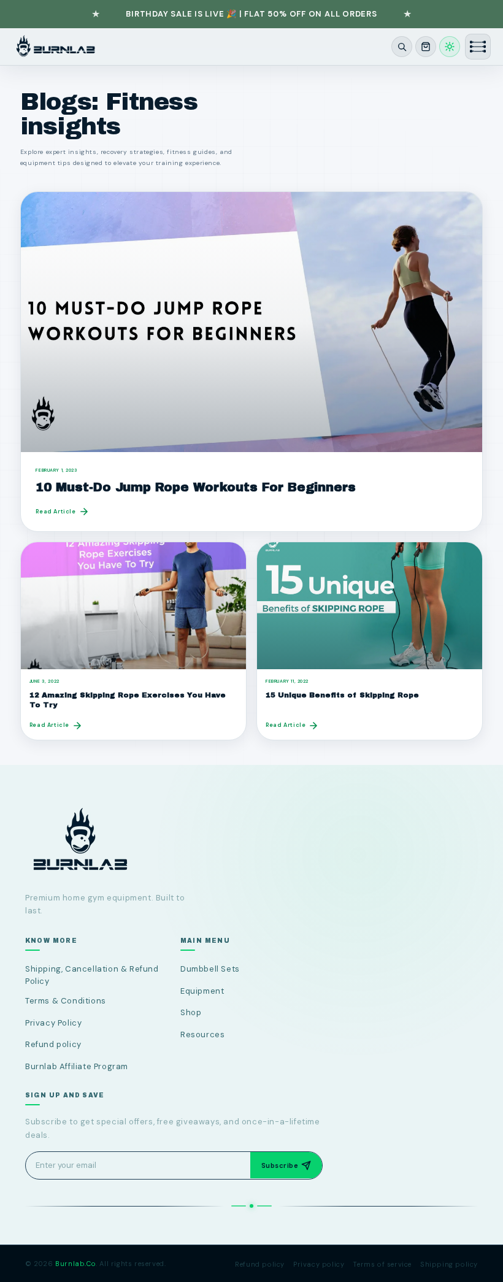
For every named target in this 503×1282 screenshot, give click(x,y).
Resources (202, 1034)
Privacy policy (318, 1264)
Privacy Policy (53, 1023)
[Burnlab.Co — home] (251, 840)
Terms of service (382, 1264)
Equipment (202, 991)
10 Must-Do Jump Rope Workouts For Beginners (196, 487)
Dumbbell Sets (210, 969)
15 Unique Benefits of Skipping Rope (342, 695)
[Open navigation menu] (478, 46)
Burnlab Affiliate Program (76, 1066)
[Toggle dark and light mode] (449, 46)
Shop (190, 1012)
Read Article (55, 511)
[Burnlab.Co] (55, 46)
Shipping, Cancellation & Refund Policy (92, 975)
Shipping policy (449, 1264)
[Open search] (401, 46)
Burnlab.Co (75, 1263)
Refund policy (53, 1044)
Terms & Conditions (65, 1001)
